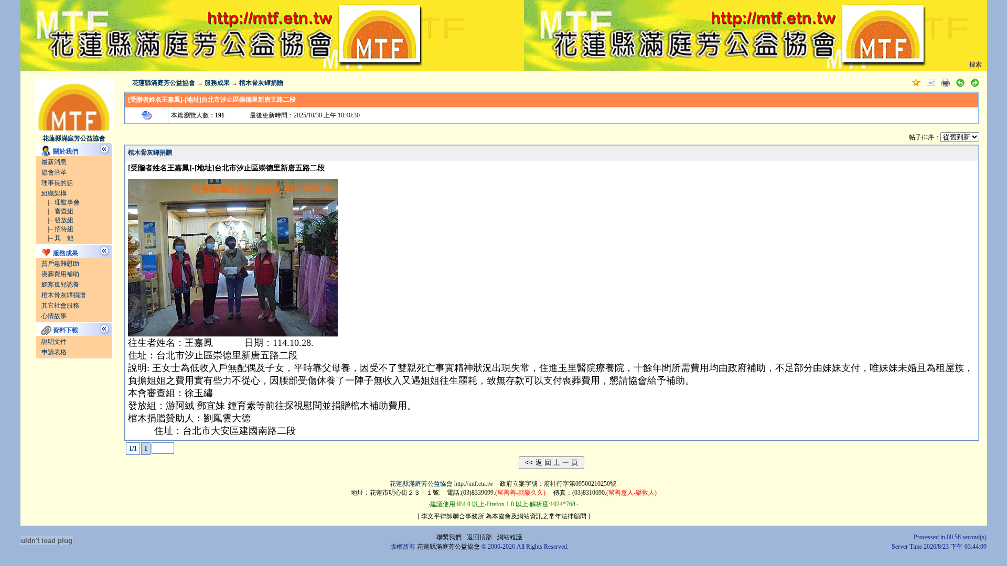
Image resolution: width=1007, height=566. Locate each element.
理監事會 (67, 202)
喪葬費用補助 (60, 274)
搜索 (975, 64)
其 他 (64, 238)
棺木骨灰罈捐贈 (63, 295)
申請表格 (54, 352)
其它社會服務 (60, 305)
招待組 (64, 229)
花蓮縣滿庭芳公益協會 (163, 82)
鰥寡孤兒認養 (60, 284)
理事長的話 (57, 183)
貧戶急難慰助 (60, 263)
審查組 (64, 211)
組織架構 (54, 193)
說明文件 (54, 341)
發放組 (64, 220)
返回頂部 (479, 537)
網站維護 (509, 537)
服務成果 (217, 82)
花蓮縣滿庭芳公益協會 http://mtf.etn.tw (442, 483)
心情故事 (54, 316)
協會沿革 (54, 172)
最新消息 (54, 162)
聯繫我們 (449, 537)
